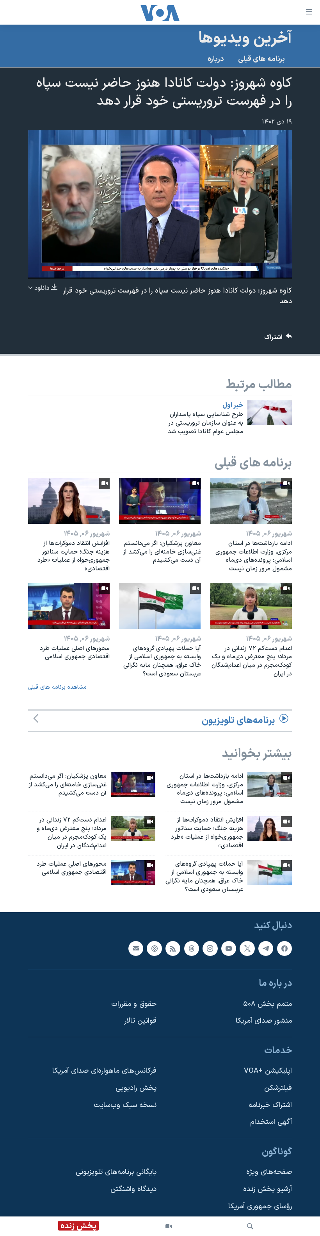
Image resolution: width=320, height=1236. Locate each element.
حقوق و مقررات (133, 1004)
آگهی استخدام (271, 1122)
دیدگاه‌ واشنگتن (133, 1189)
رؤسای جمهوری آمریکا (260, 1206)
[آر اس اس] (172, 948)
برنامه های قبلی (261, 59)
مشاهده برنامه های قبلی (57, 687)
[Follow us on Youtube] (228, 948)
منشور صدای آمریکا (264, 1021)
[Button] (278, 339)
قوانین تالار (140, 1021)
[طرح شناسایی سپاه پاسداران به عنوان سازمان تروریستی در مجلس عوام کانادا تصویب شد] (269, 412)
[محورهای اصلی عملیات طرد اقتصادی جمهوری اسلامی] (69, 606)
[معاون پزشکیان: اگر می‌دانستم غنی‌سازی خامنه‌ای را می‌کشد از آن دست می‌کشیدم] (160, 501)
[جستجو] (250, 1226)
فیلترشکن (278, 1088)
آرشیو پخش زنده (267, 1189)
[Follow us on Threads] (191, 948)
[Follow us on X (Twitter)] (247, 948)
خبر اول (232, 405)
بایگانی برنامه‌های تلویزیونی (116, 1172)
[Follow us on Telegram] (265, 948)
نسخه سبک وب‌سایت (125, 1105)
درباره (216, 59)
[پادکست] (154, 948)
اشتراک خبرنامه (270, 1105)
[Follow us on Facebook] (284, 948)
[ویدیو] (168, 1226)
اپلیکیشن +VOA (268, 1071)
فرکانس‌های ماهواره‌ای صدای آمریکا (104, 1071)
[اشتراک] (135, 948)
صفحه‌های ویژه (269, 1172)
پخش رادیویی (136, 1088)
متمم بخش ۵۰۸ (267, 1004)
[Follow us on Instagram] (210, 948)
